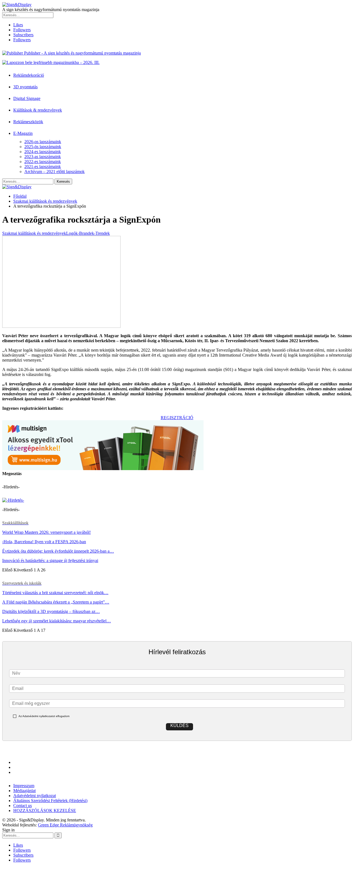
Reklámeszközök (28, 121)
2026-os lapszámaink (42, 141)
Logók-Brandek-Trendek (88, 233)
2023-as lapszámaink (42, 156)
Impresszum (23, 785)
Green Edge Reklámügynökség (65, 825)
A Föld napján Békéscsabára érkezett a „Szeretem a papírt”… (55, 602)
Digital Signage (26, 98)
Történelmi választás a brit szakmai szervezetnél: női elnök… (55, 592)
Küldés (179, 725)
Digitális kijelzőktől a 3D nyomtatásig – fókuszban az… (51, 611)
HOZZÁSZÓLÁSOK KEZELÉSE (44, 810)
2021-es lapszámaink (42, 166)
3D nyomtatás (25, 86)
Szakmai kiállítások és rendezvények (34, 233)
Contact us (22, 805)
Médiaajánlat (24, 790)
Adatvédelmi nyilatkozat (34, 795)
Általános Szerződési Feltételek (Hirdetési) (50, 800)
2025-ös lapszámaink (42, 146)
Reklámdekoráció (28, 75)
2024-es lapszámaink (42, 151)
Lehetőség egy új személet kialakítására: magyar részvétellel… (56, 621)
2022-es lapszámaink (42, 161)
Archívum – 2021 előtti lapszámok (54, 171)
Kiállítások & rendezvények (37, 110)
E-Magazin (23, 133)
